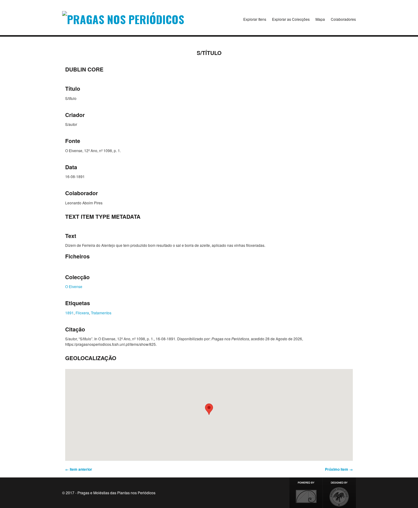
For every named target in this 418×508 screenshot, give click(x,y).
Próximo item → (339, 469)
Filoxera (82, 312)
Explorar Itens (254, 19)
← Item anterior (78, 469)
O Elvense (73, 286)
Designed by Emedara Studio (339, 492)
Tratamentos (101, 312)
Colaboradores (343, 19)
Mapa (320, 19)
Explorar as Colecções (291, 19)
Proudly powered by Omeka (306, 492)
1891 (69, 312)
